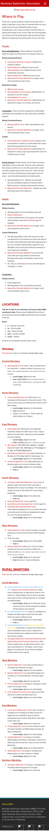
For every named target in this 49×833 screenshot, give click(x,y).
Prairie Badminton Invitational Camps (21, 140)
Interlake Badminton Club (16, 737)
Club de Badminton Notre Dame (19, 692)
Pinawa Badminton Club (16, 726)
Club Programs (25, 92)
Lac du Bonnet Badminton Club (19, 710)
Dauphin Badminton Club (16, 665)
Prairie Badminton (14, 67)
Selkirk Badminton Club (16, 751)
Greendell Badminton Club (17, 501)
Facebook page (33, 220)
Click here (6, 353)
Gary (24, 263)
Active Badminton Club (15, 530)
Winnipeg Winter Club (15, 70)
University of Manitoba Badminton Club (21, 482)
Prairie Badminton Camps (17, 97)
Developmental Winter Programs (19, 62)
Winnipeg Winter (13, 92)
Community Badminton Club (17, 397)
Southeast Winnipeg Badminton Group (21, 506)
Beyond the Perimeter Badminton (19, 78)
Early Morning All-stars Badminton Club (22, 504)
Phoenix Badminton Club (16, 684)
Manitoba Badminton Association (20, 3)
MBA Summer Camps (15, 89)
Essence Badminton (14, 75)
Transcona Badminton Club (17, 461)
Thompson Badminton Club (17, 764)
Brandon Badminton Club (16, 673)
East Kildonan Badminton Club (18, 453)
